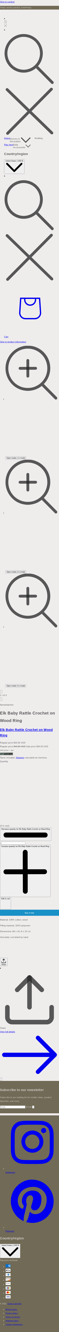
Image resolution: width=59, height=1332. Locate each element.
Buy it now (29, 913)
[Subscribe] (33, 1107)
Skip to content (7, 2)
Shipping (20, 757)
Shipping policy (12, 1321)
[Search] (29, 82)
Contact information (14, 1324)
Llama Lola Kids (15, 1304)
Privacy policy (11, 1313)
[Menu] (5, 22)
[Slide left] (1, 691)
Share (3, 965)
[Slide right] (1, 699)
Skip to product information (13, 342)
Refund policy (11, 1310)
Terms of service (12, 1317)
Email (29, 1107)
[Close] (1, 1079)
